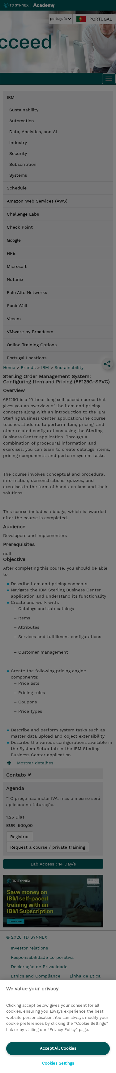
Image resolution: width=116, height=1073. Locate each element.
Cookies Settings (58, 1063)
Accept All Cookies (58, 1048)
